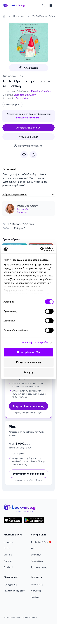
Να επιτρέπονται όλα (28, 352)
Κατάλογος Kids (12, 104)
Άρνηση (28, 372)
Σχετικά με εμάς (39, 567)
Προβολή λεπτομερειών (35, 342)
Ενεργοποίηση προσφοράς (28, 473)
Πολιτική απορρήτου (14, 590)
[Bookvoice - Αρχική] (14, 5)
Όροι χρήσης (10, 584)
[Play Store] (34, 520)
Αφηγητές (36, 590)
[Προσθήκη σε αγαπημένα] (24, 154)
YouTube (8, 561)
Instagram (9, 542)
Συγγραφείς (37, 584)
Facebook (9, 567)
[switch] (49, 311)
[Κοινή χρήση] (33, 154)
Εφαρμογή (36, 554)
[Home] (3, 16)
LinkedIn (8, 554)
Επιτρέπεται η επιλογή (28, 362)
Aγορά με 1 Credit (28, 136)
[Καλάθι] (44, 5)
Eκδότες (35, 597)
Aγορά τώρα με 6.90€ (28, 127)
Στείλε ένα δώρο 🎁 (41, 542)
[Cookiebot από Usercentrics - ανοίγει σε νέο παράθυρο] (41, 249)
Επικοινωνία (37, 561)
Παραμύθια (18, 16)
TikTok (7, 548)
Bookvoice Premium (27, 117)
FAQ (33, 548)
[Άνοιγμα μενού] (51, 5)
